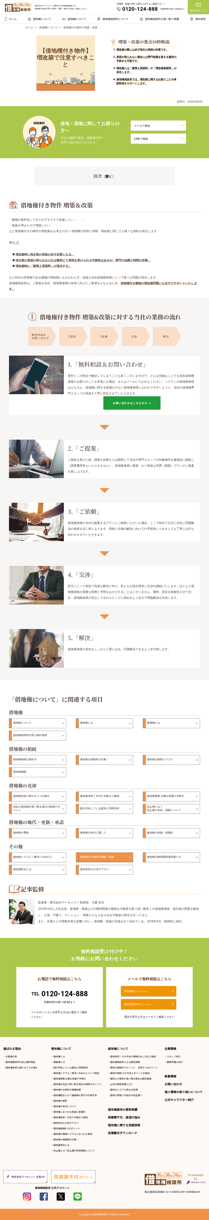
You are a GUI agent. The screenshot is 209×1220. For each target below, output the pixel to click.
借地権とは (59, 1056)
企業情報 (170, 1048)
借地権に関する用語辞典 (124, 1125)
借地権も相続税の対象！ (66, 1139)
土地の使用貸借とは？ (121, 1084)
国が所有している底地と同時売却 (70, 1067)
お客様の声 (11, 1056)
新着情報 (170, 1076)
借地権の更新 (60, 1100)
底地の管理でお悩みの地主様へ (126, 1095)
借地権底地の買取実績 (122, 1109)
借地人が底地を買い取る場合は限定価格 (130, 1078)
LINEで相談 (141, 138)
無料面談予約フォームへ (138, 1004)
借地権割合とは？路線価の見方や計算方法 (75, 1095)
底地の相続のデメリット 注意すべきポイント (134, 1067)
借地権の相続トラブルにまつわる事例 (72, 1134)
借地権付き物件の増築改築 (67, 1089)
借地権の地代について (64, 1106)
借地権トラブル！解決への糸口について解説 (76, 1073)
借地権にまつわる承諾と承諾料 (69, 1111)
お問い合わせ (173, 1084)
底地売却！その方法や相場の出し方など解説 (133, 1056)
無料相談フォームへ (136, 991)
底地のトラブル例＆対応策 (124, 1089)
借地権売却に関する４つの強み (22, 1067)
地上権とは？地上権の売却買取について (74, 1150)
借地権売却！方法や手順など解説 (70, 1117)
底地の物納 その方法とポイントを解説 (130, 1073)
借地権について (61, 1048)
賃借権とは (59, 1062)
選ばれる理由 (12, 1048)
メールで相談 (142, 125)
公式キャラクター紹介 (179, 1099)
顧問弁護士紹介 (175, 1062)
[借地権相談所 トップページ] (18, 7)
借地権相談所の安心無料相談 (20, 1062)
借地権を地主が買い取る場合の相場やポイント (77, 1084)
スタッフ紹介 (174, 1056)
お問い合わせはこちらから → (132, 403)
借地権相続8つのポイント (66, 1128)
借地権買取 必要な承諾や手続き (69, 1078)
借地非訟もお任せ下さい (66, 1122)
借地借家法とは (61, 1145)
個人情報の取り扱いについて (184, 1092)
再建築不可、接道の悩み (124, 1117)
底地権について (118, 1048)
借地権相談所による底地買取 (125, 1062)
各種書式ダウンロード (122, 1133)
